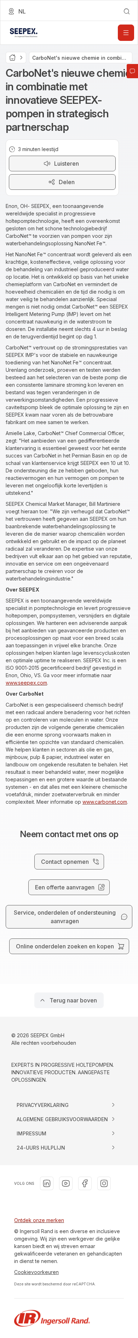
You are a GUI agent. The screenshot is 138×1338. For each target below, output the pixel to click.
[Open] (126, 33)
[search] (127, 11)
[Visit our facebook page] (85, 1183)
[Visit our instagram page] (104, 1183)
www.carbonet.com (104, 802)
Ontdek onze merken (39, 1220)
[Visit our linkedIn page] (46, 1183)
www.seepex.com (26, 683)
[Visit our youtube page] (66, 1183)
